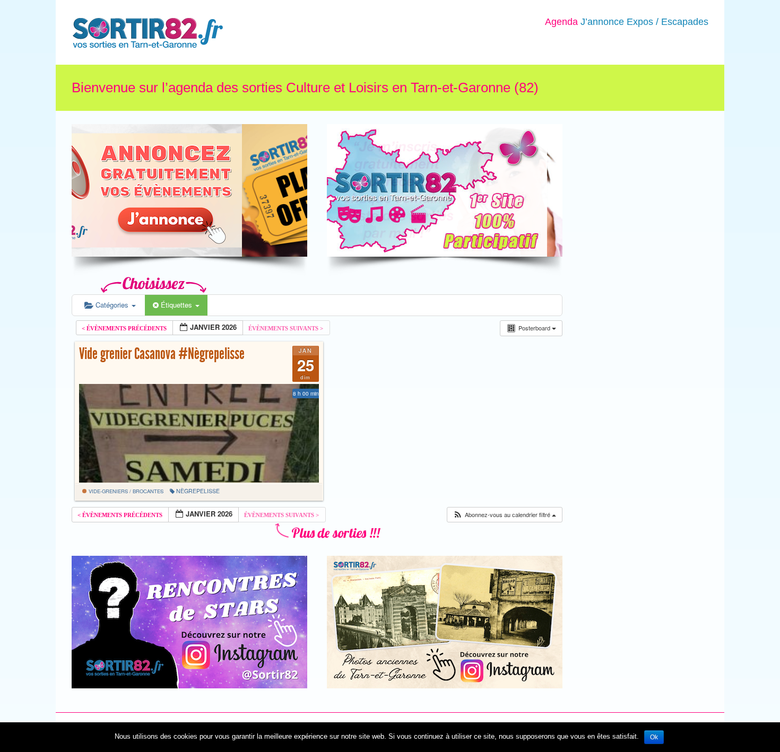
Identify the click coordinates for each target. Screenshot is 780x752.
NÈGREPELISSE (198, 491)
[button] (504, 515)
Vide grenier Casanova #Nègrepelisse (162, 353)
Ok (654, 737)
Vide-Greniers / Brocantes (125, 491)
